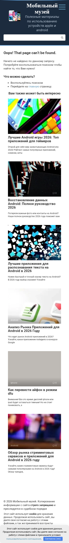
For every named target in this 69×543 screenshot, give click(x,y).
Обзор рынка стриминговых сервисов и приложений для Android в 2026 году (31, 456)
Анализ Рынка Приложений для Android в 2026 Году (33, 329)
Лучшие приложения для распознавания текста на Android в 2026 (28, 267)
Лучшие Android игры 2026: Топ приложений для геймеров (33, 139)
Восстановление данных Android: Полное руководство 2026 (32, 203)
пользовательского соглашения (23, 538)
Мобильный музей (42, 8)
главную (33, 86)
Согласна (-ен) (53, 538)
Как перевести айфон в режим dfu (32, 392)
